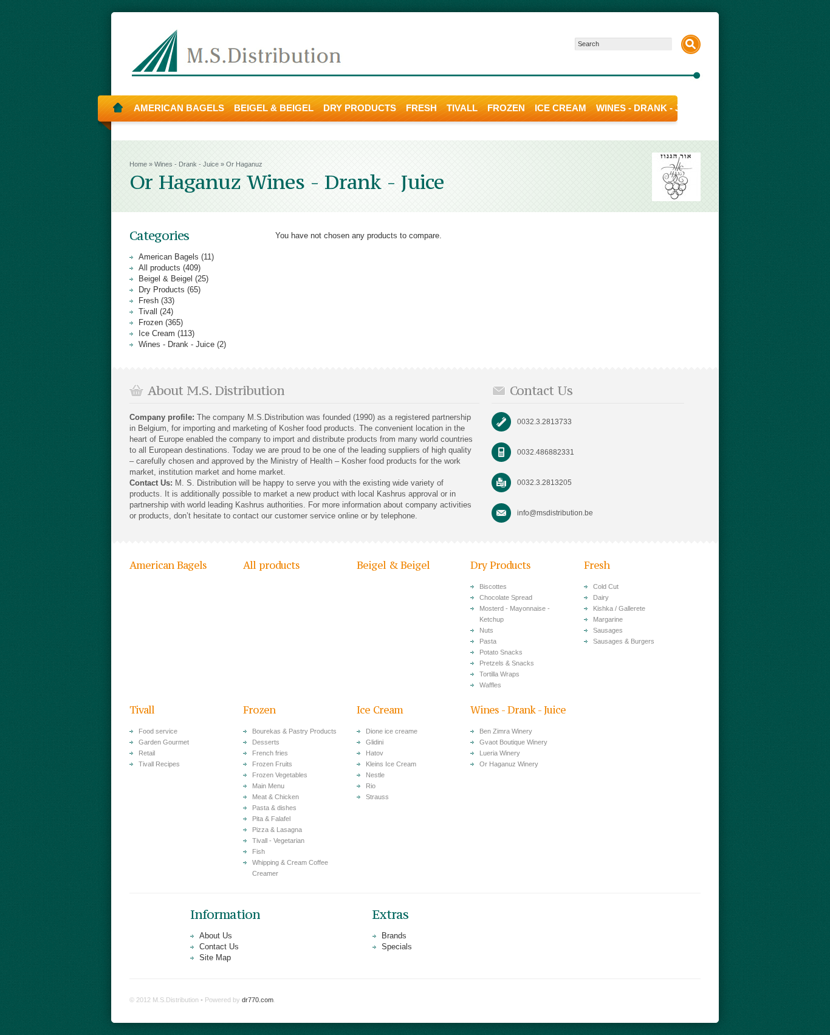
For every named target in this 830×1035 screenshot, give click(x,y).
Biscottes (493, 586)
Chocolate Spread (505, 597)
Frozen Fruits (272, 764)
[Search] (691, 44)
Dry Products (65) (170, 289)
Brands (394, 935)
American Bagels (179, 108)
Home (118, 108)
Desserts (266, 742)
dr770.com (257, 999)
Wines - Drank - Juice (649, 108)
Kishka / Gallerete (619, 608)
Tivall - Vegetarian (278, 840)
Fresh (421, 108)
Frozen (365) (161, 322)
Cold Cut (606, 586)
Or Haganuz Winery (508, 764)
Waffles (490, 685)
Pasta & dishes (274, 807)
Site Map (215, 957)
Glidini (374, 742)
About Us (215, 935)
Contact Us (219, 946)
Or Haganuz (244, 164)
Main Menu (268, 785)
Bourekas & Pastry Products (294, 731)
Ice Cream (560, 108)
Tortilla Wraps (499, 674)
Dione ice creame (391, 731)
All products (271, 565)
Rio (371, 785)
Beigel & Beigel (274, 108)
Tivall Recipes (159, 764)
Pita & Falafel (271, 818)
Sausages (608, 630)
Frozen (506, 108)
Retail (147, 753)
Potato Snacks (501, 652)
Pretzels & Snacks (506, 663)
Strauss (377, 796)
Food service (158, 731)
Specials (397, 946)
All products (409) (170, 267)
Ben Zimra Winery (505, 731)
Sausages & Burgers (623, 641)
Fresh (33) (156, 300)
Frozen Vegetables (279, 775)
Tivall (462, 108)
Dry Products (359, 108)
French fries (270, 753)
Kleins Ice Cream (391, 764)
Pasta (487, 641)
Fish (258, 851)
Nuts (486, 630)
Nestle (375, 775)
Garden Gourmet (164, 742)
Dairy (601, 597)
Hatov (374, 753)
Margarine (608, 619)
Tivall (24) (156, 311)
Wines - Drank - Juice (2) (182, 344)
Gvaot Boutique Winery (513, 742)
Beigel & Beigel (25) (173, 278)
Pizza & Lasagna (277, 829)
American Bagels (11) (176, 256)
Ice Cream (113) (166, 333)
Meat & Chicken (275, 796)
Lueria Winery (499, 753)
